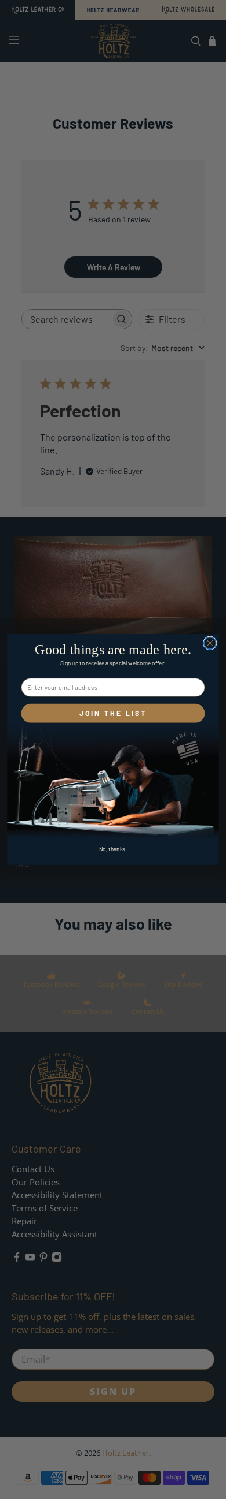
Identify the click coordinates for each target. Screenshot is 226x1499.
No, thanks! (113, 848)
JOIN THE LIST (113, 713)
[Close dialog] (210, 643)
